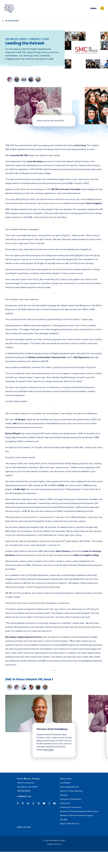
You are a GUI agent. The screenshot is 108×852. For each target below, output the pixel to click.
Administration (66, 779)
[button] (93, 8)
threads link (39, 804)
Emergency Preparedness (70, 799)
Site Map (63, 819)
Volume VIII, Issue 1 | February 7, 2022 (27, 39)
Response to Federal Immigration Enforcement (79, 811)
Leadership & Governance (70, 807)
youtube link (54, 804)
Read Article (48, 749)
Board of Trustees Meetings (71, 791)
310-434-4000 (23, 791)
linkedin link (28, 804)
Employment (65, 803)
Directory (64, 795)
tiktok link (33, 804)
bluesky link (44, 804)
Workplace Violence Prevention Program (76, 815)
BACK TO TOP (23, 827)
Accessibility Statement (69, 787)
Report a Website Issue (69, 824)
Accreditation (65, 783)
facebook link (18, 804)
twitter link (49, 804)
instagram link (23, 804)
